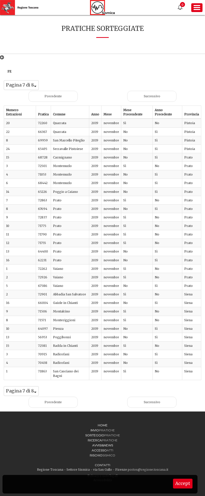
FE (10, 71)
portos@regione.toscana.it (148, 469)
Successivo (152, 96)
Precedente (53, 96)
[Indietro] (3, 57)
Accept (182, 483)
